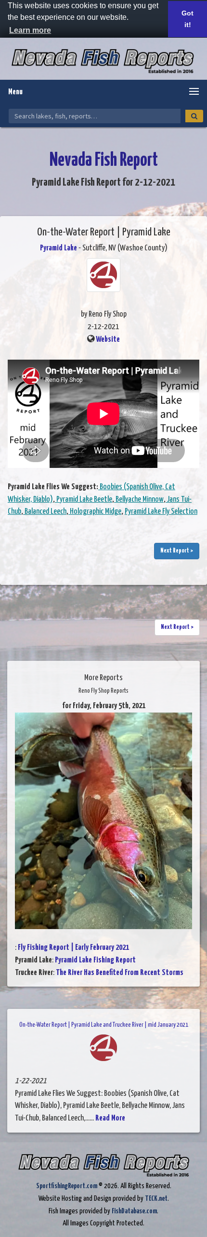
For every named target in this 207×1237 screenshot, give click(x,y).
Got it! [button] (187, 19)
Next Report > (176, 551)
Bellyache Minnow (139, 499)
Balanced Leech (44, 512)
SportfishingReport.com (66, 1186)
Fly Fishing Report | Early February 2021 (73, 948)
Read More (110, 1118)
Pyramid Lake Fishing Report (95, 960)
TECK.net (156, 1198)
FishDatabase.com (134, 1211)
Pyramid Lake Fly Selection (161, 512)
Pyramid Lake (58, 248)
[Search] (194, 116)
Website (108, 339)
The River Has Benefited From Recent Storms (119, 973)
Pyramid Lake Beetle (83, 499)
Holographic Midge (94, 512)
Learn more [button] (30, 30)
